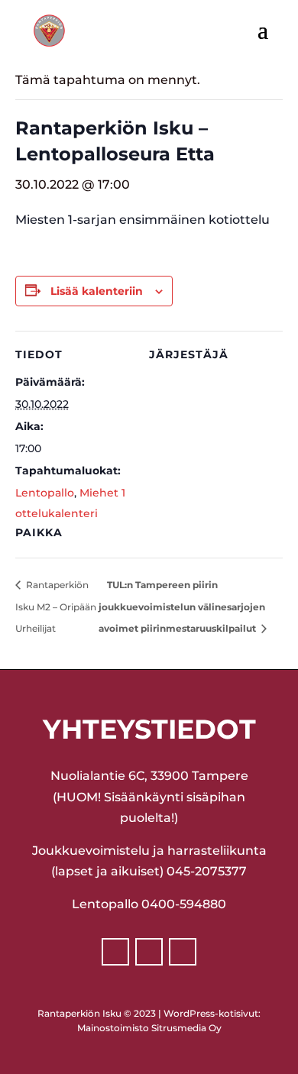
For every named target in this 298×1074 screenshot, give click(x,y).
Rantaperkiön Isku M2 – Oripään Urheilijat (55, 606)
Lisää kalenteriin (96, 291)
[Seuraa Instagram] (149, 952)
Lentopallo (44, 493)
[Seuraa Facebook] (115, 952)
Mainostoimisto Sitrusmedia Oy (149, 1028)
